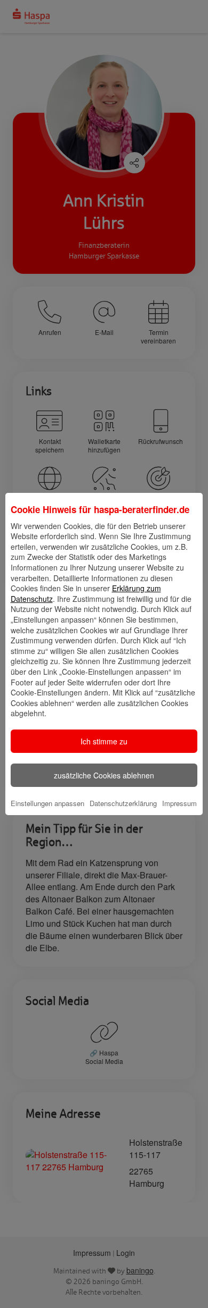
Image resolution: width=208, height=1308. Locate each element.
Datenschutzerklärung (123, 803)
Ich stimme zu (104, 741)
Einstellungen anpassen (47, 803)
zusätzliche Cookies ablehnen (104, 775)
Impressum (179, 803)
